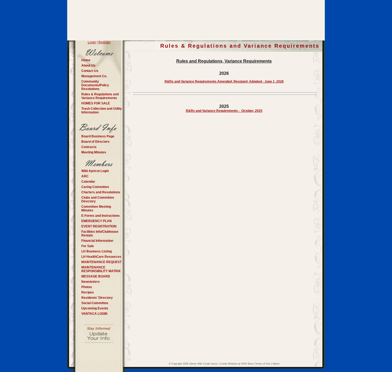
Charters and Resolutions (100, 192)
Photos (86, 287)
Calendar (88, 181)
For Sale (87, 246)
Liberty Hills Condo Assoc (203, 363)
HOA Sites (247, 363)
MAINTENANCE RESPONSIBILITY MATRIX (101, 269)
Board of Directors (95, 142)
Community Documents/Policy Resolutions (95, 85)
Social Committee (94, 303)
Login (92, 42)
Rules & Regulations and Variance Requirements (100, 96)
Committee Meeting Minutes (96, 208)
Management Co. (94, 76)
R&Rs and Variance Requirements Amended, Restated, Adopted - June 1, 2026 (224, 81)
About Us (88, 65)
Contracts (89, 147)
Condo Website (228, 363)
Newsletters (90, 282)
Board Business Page (97, 136)
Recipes (87, 292)
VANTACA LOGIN (94, 314)
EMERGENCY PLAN (96, 221)
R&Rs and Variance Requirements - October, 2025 (224, 111)
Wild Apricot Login (95, 171)
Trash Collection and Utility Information (101, 110)
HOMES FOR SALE (95, 103)
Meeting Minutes (93, 152)
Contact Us (89, 71)
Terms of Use (262, 363)
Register (104, 42)
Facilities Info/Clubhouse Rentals (99, 233)
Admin (276, 363)
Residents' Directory (97, 298)
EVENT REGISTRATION (99, 226)
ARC (85, 176)
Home (85, 60)
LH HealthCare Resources (101, 257)
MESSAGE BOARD (95, 276)
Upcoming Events (94, 308)
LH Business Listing (96, 251)
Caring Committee (95, 187)
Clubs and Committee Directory (97, 199)
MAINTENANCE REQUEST (101, 262)
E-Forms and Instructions (100, 216)
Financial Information (97, 241)
